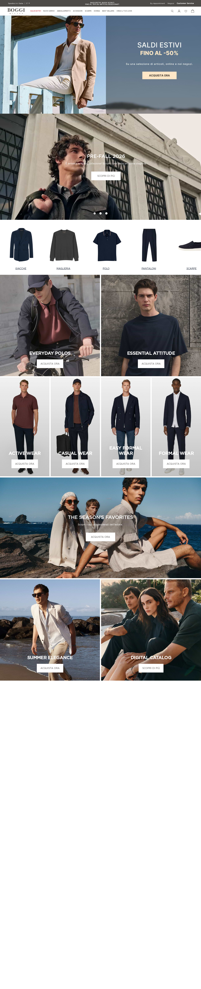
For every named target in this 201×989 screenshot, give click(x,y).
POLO (106, 268)
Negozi (171, 3)
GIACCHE (20, 268)
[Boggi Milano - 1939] (16, 11)
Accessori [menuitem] (78, 11)
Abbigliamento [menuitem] (64, 11)
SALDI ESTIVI (35, 11)
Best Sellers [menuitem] (108, 11)
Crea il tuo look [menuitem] (124, 11)
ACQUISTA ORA (50, 363)
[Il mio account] (179, 11)
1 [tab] (94, 212)
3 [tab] (106, 212)
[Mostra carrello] (192, 11)
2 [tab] (100, 212)
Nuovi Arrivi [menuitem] (49, 11)
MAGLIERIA (63, 268)
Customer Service (185, 3)
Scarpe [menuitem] (88, 11)
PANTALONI (149, 268)
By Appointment (157, 3)
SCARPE (191, 268)
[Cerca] (172, 11)
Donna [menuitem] (97, 11)
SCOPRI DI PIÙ (106, 175)
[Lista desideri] (186, 11)
